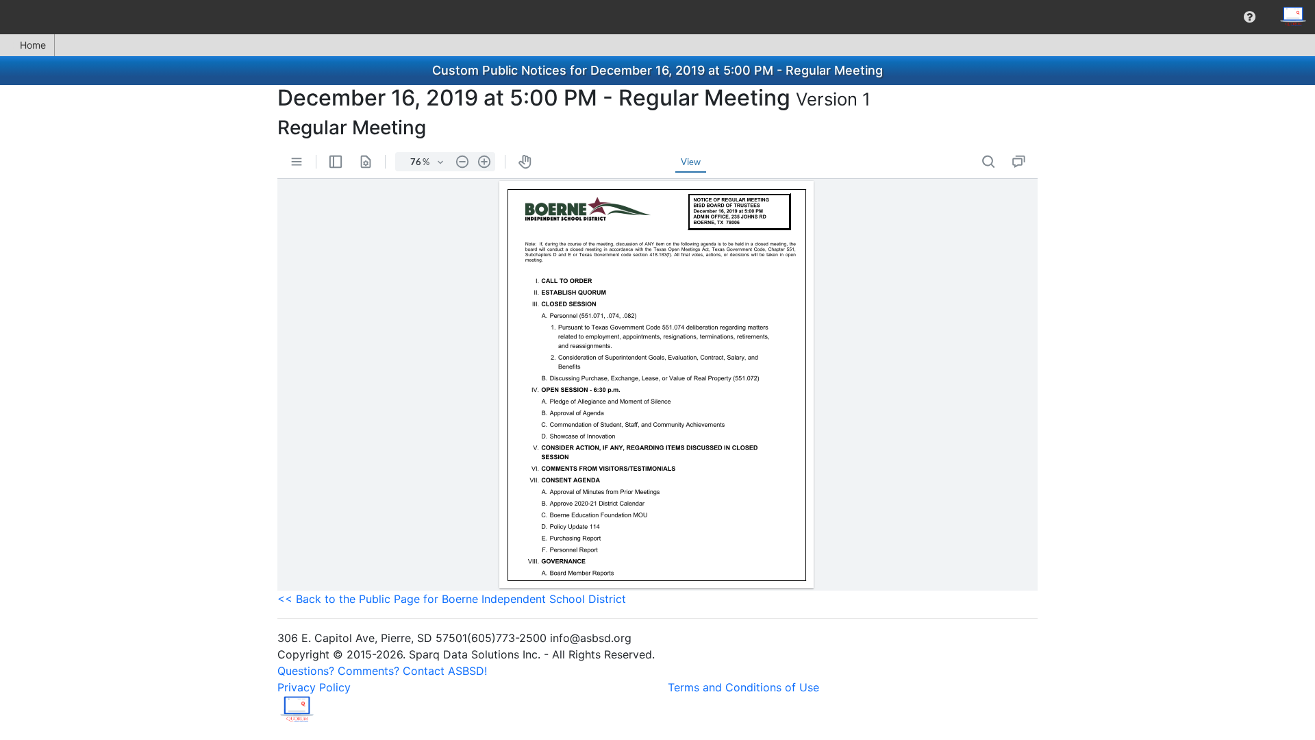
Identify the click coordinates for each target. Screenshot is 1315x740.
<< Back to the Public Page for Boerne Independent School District (451, 599)
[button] (1249, 17)
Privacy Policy (314, 687)
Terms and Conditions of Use (743, 687)
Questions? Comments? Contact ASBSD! (382, 671)
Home (33, 45)
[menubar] (657, 17)
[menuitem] (1250, 17)
